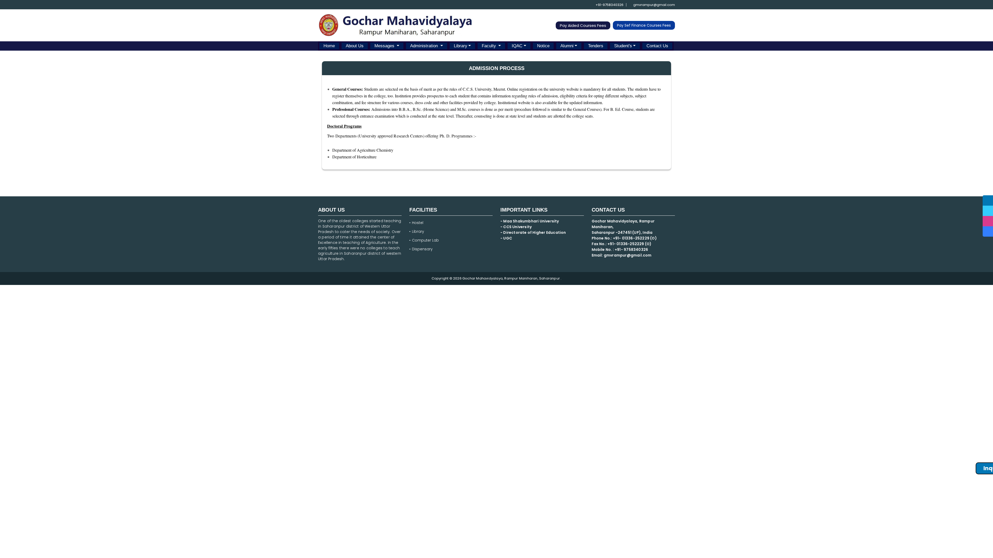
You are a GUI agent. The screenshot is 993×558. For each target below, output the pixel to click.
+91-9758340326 (609, 4)
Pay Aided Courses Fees (583, 25)
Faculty (489, 45)
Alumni (567, 45)
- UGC (506, 238)
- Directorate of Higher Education (533, 232)
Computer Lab (426, 240)
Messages (385, 45)
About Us (355, 45)
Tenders (595, 45)
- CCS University (516, 226)
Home (329, 45)
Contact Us (657, 45)
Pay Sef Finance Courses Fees (644, 25)
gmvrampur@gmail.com (654, 4)
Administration (424, 45)
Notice (543, 45)
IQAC (517, 45)
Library (460, 45)
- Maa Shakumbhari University (530, 221)
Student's (623, 45)
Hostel (417, 222)
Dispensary (422, 249)
